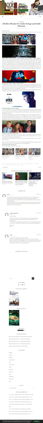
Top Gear (18, 164)
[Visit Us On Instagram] (19, 285)
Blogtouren (11, 357)
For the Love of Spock (9, 163)
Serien (10, 381)
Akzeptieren (37, 421)
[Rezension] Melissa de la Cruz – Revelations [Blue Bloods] (19, 338)
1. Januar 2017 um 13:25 (10, 195)
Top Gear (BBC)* (5, 58)
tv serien (22, 164)
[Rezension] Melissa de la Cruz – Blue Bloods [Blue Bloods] (19, 343)
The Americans (13, 164)
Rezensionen (11, 378)
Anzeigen (10, 355)
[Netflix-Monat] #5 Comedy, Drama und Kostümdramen (20, 156)
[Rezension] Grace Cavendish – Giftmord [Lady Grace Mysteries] (20, 336)
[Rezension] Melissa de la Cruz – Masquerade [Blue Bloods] (19, 341)
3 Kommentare (25, 28)
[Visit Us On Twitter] (22, 285)
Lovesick (14, 163)
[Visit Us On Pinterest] (24, 285)
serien (4, 164)
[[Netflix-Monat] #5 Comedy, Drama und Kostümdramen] (21, 151)
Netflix (18, 163)
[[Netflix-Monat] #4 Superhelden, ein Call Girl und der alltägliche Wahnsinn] (34, 151)
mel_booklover (11, 394)
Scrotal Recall (37, 163)
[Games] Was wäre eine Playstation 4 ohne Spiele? (22, 408)
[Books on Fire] (21, 6)
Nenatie (10, 411)
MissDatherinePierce (14, 213)
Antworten (38, 194)
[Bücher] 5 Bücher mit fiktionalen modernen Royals (18, 346)
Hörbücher (11, 371)
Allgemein (21, 21)
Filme (10, 362)
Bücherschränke (12, 359)
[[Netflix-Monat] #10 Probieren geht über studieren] (8, 151)
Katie (10, 404)
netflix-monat (23, 163)
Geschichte (11, 369)
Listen (10, 374)
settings (28, 421)
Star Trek (7, 164)
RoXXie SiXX (11, 399)
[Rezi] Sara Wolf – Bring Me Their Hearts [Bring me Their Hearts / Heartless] (21, 183)
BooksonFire (6, 167)
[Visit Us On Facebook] (21, 285)
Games (10, 367)
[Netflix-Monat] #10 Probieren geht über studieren (7, 156)
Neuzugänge (11, 376)
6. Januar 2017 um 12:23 (13, 236)
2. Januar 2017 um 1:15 (13, 214)
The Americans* (5, 83)
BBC (3, 163)
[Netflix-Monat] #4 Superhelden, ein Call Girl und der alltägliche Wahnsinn (34, 156)
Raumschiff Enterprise (30, 163)
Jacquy (8, 194)
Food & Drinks (11, 364)
